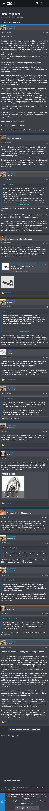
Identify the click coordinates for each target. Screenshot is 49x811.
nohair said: (7, 184)
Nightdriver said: (9, 618)
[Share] (43, 33)
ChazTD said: (7, 580)
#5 (47, 307)
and (10, 722)
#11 (46, 543)
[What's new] (46, 3)
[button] (3, 3)
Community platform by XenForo (22, 787)
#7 (47, 394)
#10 (46, 517)
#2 (47, 143)
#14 (46, 648)
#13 (46, 614)
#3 (47, 180)
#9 (47, 459)
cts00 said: (6, 398)
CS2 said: (6, 312)
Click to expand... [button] (24, 204)
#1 (47, 33)
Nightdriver (7, 17)
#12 (46, 575)
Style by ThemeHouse (9, 789)
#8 (47, 432)
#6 (47, 358)
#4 (47, 243)
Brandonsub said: (9, 548)
